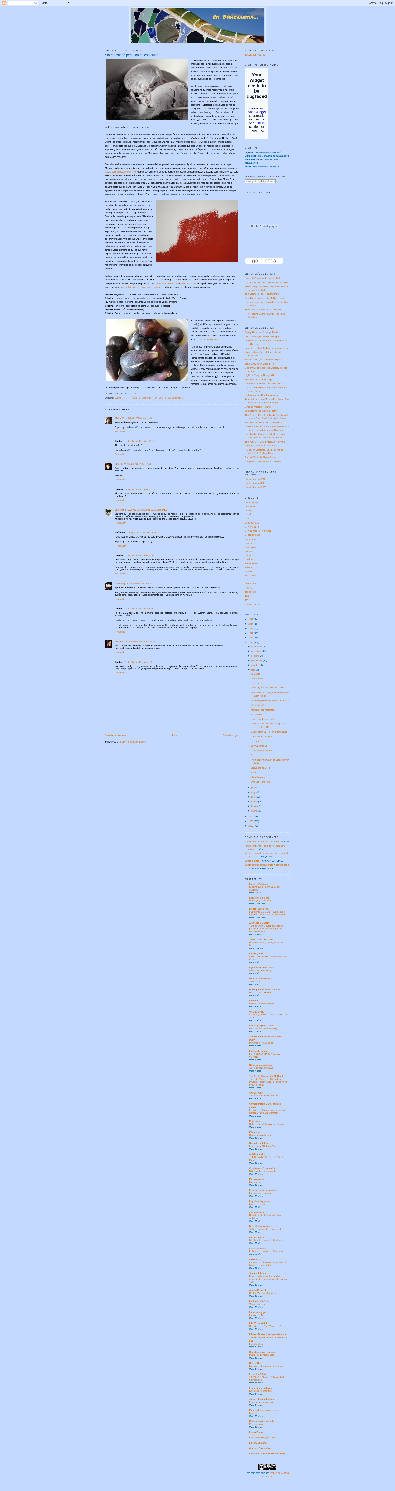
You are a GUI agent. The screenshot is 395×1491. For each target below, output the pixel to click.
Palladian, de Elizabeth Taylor (259, 379)
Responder (120, 431)
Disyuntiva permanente (261, 1421)
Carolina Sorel (256, 1212)
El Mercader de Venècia (261, 1402)
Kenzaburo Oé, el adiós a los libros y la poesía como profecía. (267, 1263)
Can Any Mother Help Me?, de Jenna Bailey (266, 282)
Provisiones (256, 714)
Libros (248, 555)
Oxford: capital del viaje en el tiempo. (267, 1124)
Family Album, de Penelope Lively (261, 332)
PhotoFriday (251, 583)
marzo (254, 801)
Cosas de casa (175, 398)
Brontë (248, 510)
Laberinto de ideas (259, 898)
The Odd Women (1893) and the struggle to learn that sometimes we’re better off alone (268, 1082)
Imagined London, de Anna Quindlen (263, 461)
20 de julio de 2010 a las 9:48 (138, 662)
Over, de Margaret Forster (258, 406)
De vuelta (255, 674)
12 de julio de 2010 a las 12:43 (139, 489)
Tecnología (250, 592)
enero (254, 811)
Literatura (254, 1259)
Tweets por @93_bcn (255, 54)
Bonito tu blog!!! (252, 861)
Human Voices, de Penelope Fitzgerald (264, 359)
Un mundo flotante (260, 746)
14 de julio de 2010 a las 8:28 (138, 608)
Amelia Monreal (257, 1290)
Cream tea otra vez (260, 768)
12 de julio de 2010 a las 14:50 (152, 510)
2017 (251, 619)
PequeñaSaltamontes (260, 978)
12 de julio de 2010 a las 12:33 (136, 464)
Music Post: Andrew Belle (261, 1355)
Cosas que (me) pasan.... (262, 1025)
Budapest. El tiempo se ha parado (266, 1366)
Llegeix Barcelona (258, 909)
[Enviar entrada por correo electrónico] (138, 394)
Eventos (249, 543)
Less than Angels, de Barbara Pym (262, 336)
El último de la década (261, 750)
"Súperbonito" (257, 705)
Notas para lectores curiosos (264, 989)
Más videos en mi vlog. (260, 970)
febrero (255, 806)
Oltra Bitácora (256, 1011)
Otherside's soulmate (260, 1065)
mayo (254, 792)
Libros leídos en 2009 (255, 483)
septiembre (257, 660)
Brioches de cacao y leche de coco (266, 1240)
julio (253, 669)
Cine (134, 398)
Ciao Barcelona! (257, 1248)
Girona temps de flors (260, 1135)
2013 (251, 628)
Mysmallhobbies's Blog (261, 967)
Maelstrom (254, 1121)
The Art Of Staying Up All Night (266, 1076)
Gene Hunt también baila (263, 719)
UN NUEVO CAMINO (260, 992)
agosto (255, 665)
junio (253, 787)
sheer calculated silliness (262, 1399)
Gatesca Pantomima (260, 1448)
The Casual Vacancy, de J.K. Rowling (263, 309)
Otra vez (255, 741)
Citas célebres (252, 522)
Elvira (118, 418)
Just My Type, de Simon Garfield (261, 457)
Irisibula (119, 641)
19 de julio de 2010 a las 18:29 (140, 641)
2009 (251, 816)
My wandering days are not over (266, 1410)
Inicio (174, 735)
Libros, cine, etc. (258, 1443)
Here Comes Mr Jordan (167, 283)
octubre (255, 656)
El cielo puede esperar (149, 287)
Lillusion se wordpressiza (261, 1003)
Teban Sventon (256, 981)
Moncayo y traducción (260, 900)
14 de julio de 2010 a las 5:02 (141, 583)
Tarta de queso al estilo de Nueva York (270, 700)
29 (252, 755)
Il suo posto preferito (260, 1388)
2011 (251, 637)
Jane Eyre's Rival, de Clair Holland (262, 445)
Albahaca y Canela (259, 923)
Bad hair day (255, 1182)
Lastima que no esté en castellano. (262, 841)
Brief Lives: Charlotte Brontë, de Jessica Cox (267, 348)
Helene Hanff (256, 1363)
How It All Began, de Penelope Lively (263, 278)
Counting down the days (262, 1352)
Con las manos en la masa (152, 398)
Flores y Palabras (258, 884)
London (253, 1413)
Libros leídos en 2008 (255, 487)
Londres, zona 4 (257, 1204)
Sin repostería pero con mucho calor (131, 55)
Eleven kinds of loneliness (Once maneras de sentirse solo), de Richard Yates (268, 1279)
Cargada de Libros (259, 1143)
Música (248, 567)
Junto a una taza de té (261, 939)
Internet (248, 551)
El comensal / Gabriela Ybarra (264, 1146)
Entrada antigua (231, 735)
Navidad (249, 571)
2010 (251, 642)
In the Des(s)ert (257, 1374)
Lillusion (254, 1000)
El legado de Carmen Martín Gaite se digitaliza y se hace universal (267, 1111)
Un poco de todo (253, 604)
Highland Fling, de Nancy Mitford (261, 375)
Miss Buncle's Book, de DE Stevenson (264, 422)
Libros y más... (257, 953)
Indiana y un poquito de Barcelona (266, 1251)
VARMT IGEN (256, 1092)
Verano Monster (257, 1304)
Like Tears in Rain (258, 1323)
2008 (251, 821)
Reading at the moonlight (263, 1190)
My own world (256, 1179)
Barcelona (250, 506)
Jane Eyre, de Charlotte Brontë (260, 364)
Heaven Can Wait (128, 287)
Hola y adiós (257, 678)
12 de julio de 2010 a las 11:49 (137, 418)
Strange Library (257, 1273)
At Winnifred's (257, 1154)
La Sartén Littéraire (259, 1301)
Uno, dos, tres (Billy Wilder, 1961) (265, 1326)
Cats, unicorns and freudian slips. (267, 1453)
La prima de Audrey (125, 510)
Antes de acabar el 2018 (261, 1068)
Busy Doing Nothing (260, 1226)
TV (246, 600)
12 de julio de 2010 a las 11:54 (139, 441)
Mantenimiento (252, 563)
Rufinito (248, 587)
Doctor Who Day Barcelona (262, 1293)
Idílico (253, 772)
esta (197, 142)
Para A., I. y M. (256, 1315)
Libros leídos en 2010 (255, 479)
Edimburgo (250, 539)
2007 (251, 826)
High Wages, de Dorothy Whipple (261, 395)
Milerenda (254, 1132)
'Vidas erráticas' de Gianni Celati (265, 1229)
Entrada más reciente (115, 735)
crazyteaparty (256, 1237)
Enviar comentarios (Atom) (132, 741)
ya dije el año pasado (207, 339)
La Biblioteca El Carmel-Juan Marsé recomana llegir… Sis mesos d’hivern (267, 913)
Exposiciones (251, 547)
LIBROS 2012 (256, 1344)
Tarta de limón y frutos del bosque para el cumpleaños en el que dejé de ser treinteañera (267, 928)
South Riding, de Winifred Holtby (261, 411)
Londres (249, 559)
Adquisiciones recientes (262, 710)
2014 (251, 624)
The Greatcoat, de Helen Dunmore (262, 294)
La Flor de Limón (258, 1051)
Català (248, 514)
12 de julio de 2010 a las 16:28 (141, 532)
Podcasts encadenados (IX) (263, 1028)
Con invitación (252, 527)
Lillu (117, 464)
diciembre (256, 646)
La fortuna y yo (257, 1312)
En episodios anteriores (261, 1391)
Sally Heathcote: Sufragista (262, 1171)
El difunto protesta (189, 283)
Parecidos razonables (261, 736)
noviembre (256, 651)
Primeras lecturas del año (262, 1042)
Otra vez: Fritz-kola (260, 782)
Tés (247, 596)
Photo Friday (256, 1432)
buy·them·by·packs (259, 1201)
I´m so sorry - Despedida (261, 1193)
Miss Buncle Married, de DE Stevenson (264, 298)
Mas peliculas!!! (257, 1424)
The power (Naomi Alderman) (263, 1095)
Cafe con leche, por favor (262, 1437)
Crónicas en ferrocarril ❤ (262, 1168)
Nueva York (251, 575)
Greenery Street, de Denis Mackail (268, 687)
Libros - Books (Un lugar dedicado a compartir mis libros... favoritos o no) (268, 1337)
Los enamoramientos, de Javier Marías (264, 383)
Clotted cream (258, 777)
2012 (251, 633)
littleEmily (120, 583)
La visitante (256, 683)
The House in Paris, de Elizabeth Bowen (265, 441)
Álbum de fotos (123, 398)
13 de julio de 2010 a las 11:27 (139, 555)
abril (253, 797)
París (247, 579)
